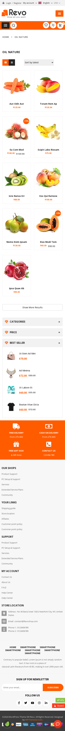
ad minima (24, 370)
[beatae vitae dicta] (11, 406)
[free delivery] (16, 426)
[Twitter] (26, 703)
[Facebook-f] (19, 703)
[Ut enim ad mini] (11, 355)
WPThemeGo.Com (33, 719)
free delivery (16, 432)
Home (5, 36)
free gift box (16, 450)
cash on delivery (48, 432)
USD (56, 3)
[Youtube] (32, 703)
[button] (59, 13)
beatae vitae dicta (29, 404)
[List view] (12, 62)
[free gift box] (16, 444)
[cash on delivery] (49, 426)
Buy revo (7, 724)
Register (17, 3)
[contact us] (49, 444)
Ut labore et (25, 387)
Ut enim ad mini (27, 353)
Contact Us (57, 724)
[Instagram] (39, 703)
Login (8, 3)
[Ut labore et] (11, 389)
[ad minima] (11, 372)
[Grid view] (5, 62)
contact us (49, 450)
